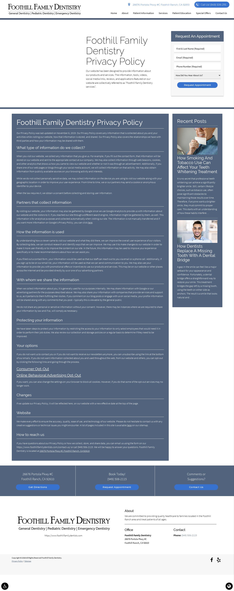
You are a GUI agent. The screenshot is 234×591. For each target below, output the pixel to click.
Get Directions (37, 487)
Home (114, 13)
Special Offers (203, 13)
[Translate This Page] (229, 586)
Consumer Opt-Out (33, 369)
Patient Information (143, 13)
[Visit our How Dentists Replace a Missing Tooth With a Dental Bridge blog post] (197, 242)
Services (163, 13)
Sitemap (28, 561)
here (90, 222)
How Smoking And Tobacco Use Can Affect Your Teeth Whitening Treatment (197, 164)
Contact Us (221, 13)
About (125, 13)
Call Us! (213, 4)
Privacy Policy (17, 561)
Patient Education (181, 13)
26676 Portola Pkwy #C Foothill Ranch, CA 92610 (160, 4)
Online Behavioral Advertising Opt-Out (49, 375)
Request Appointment (117, 487)
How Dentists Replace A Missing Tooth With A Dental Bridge (196, 253)
